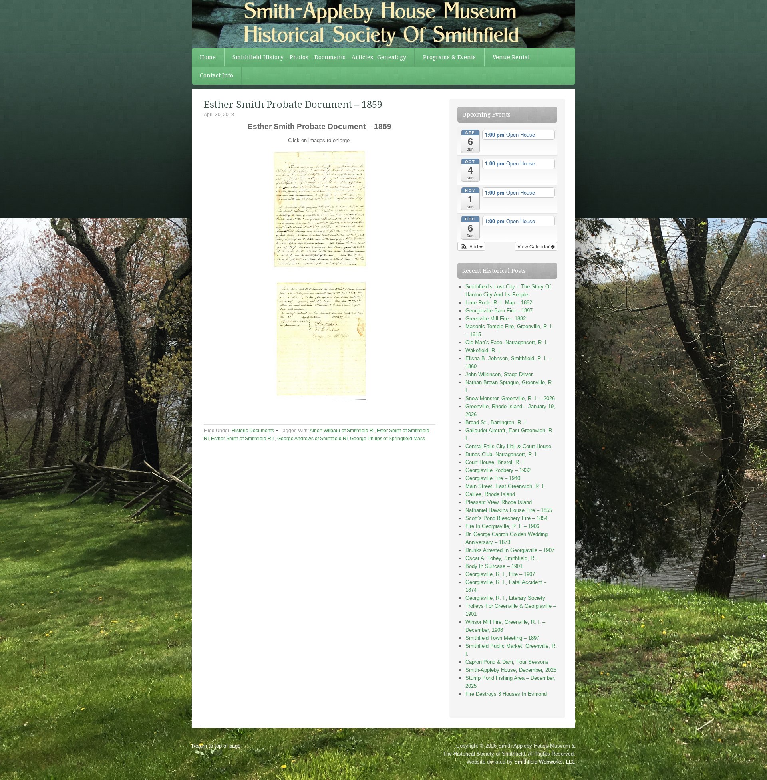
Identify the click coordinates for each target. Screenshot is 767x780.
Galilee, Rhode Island (490, 494)
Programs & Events (449, 57)
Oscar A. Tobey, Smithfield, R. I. (502, 558)
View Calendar (534, 246)
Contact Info (216, 75)
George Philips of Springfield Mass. (388, 438)
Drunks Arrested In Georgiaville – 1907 (509, 550)
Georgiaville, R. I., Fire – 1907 (500, 574)
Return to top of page (216, 746)
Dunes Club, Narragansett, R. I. (501, 454)
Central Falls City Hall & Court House (508, 446)
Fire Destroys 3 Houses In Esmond (506, 694)
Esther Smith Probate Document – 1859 (293, 104)
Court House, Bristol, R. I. (495, 462)
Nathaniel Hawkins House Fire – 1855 (508, 510)
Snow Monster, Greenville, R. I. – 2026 (510, 398)
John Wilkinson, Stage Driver (499, 374)
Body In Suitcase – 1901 (494, 566)
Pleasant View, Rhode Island (498, 502)
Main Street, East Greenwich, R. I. (505, 486)
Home (208, 57)
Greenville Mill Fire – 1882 (495, 319)
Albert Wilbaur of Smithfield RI (342, 430)
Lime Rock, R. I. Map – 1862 (498, 303)
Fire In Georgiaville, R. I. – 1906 (502, 526)
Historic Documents (253, 430)
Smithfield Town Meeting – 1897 (502, 638)
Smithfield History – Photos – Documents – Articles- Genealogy (319, 57)
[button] (471, 246)
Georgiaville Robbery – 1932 (498, 470)
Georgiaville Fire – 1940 (492, 478)
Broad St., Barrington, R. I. (496, 422)
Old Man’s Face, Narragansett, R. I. (506, 342)
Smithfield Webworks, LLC (544, 762)
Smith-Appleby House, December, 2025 (510, 670)
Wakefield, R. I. (483, 350)
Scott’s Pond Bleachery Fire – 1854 (506, 518)
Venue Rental (511, 57)
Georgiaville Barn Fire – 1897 (499, 311)
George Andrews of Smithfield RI (312, 438)
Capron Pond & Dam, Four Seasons (506, 662)
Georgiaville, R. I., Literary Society (505, 598)
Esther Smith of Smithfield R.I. (243, 438)
